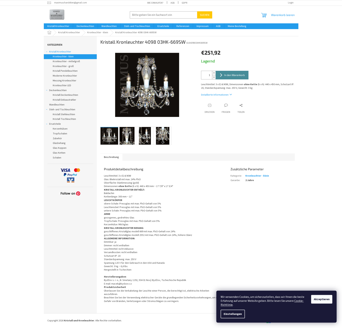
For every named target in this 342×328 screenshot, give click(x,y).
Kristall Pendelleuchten (65, 71)
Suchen (204, 14)
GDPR (184, 2)
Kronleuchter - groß (63, 66)
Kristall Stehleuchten (64, 114)
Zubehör (57, 138)
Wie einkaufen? (155, 2)
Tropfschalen (60, 133)
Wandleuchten (56, 105)
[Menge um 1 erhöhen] (214, 73)
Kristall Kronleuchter (60, 52)
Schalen (57, 158)
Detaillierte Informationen (215, 95)
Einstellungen (233, 314)
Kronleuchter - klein (63, 56)
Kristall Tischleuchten (64, 119)
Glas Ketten (59, 153)
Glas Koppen (59, 148)
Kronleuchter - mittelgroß (66, 61)
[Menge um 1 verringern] (214, 77)
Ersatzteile (55, 124)
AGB (173, 2)
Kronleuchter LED (62, 85)
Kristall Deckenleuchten (65, 95)
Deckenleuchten (58, 90)
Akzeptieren (322, 299)
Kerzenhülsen (60, 129)
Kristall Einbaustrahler (64, 100)
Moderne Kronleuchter (65, 76)
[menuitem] (58, 26)
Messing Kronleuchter (64, 80)
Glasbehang (59, 143)
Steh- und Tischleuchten (62, 109)
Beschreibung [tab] (111, 157)
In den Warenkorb (234, 75)
